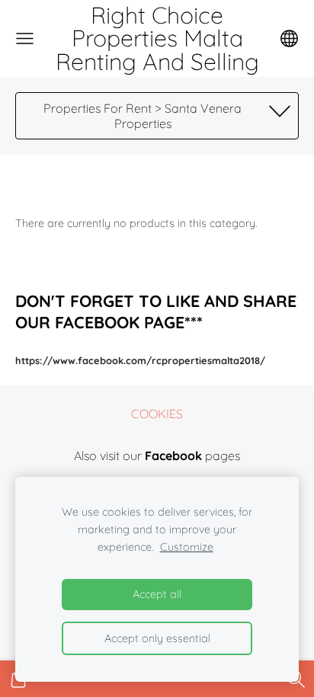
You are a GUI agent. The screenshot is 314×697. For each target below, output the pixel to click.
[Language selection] (289, 38)
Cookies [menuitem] (157, 413)
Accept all (157, 594)
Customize (186, 547)
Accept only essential (157, 638)
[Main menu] (25, 38)
